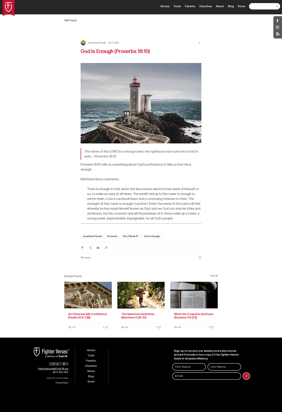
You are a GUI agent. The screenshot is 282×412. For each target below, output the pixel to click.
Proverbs (112, 236)
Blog (91, 376)
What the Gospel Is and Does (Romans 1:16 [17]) (193, 315)
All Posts (70, 20)
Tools (90, 355)
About (91, 371)
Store (90, 381)
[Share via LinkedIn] (98, 247)
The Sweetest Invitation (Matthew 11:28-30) (137, 315)
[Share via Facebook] (82, 247)
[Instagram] (277, 27)
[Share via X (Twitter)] (90, 247)
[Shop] (277, 20)
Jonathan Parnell (92, 236)
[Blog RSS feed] (277, 34)
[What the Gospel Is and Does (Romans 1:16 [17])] (194, 295)
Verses (91, 350)
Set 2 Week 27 (130, 236)
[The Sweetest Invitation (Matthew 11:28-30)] (141, 295)
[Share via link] (106, 247)
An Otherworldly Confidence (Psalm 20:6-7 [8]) (87, 315)
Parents (91, 360)
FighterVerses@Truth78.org (53, 368)
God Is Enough (152, 236)
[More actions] (199, 43)
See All (214, 275)
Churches (91, 366)
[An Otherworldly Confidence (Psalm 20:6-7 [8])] (88, 295)
